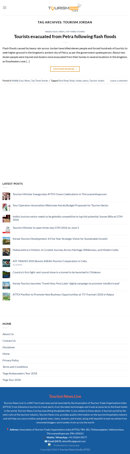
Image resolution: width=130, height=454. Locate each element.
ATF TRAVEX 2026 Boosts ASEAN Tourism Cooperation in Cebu (50, 261)
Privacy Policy (11, 360)
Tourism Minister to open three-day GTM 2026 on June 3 (46, 227)
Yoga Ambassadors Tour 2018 (20, 373)
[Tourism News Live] (65, 8)
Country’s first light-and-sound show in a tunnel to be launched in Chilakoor (57, 272)
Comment (17, 265)
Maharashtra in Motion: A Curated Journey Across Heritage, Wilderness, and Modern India (65, 249)
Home (6, 353)
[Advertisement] (65, 135)
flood (72, 80)
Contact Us (9, 340)
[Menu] (5, 7)
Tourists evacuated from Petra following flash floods (65, 36)
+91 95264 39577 (77, 437)
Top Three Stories (75, 31)
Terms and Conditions (15, 366)
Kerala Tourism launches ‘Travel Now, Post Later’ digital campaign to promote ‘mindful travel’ (66, 283)
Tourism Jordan (96, 80)
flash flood (63, 80)
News (61, 31)
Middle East (51, 31)
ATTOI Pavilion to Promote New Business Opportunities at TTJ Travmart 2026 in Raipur (63, 294)
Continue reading (65, 69)
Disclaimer (9, 347)
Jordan (78, 80)
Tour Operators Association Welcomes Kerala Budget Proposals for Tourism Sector (61, 205)
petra (85, 80)
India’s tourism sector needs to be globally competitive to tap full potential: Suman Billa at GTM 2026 (68, 218)
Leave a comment (118, 80)
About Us (8, 334)
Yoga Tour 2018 (12, 379)
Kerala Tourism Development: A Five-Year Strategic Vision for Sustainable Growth (60, 238)
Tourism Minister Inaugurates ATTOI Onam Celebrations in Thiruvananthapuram (60, 194)
